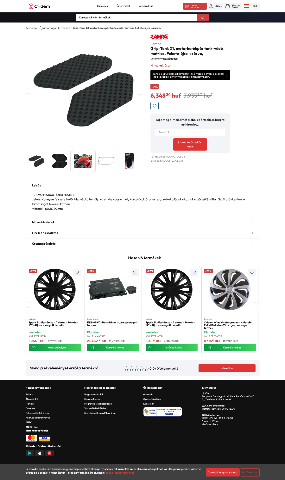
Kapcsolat (148, 403)
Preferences (249, 472)
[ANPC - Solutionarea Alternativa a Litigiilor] (172, 411)
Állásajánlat (32, 399)
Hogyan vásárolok (93, 394)
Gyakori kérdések (152, 399)
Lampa (155, 44)
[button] (215, 6)
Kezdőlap (31, 28)
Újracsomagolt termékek (55, 28)
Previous (28, 90)
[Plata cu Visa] (44, 438)
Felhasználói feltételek (37, 413)
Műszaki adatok (43, 222)
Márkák (30, 403)
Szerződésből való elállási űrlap (100, 413)
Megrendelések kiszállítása (98, 403)
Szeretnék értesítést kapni (190, 144)
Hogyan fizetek (92, 399)
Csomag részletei (44, 243)
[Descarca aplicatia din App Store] (39, 453)
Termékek (102, 5)
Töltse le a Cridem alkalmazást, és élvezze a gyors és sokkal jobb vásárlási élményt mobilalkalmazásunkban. (188, 75)
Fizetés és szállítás (45, 233)
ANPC (29, 422)
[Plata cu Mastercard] (31, 438)
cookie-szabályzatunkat (120, 472)
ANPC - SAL (32, 426)
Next (139, 90)
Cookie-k (30, 408)
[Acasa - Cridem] (44, 6)
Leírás (36, 185)
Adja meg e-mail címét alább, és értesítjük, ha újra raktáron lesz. (190, 122)
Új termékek (123, 5)
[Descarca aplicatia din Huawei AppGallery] (49, 453)
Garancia (148, 394)
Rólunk (29, 394)
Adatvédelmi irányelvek (38, 417)
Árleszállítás (146, 5)
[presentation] (29, 306)
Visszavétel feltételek (95, 408)
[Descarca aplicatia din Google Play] (30, 453)
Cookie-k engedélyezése (223, 472)
